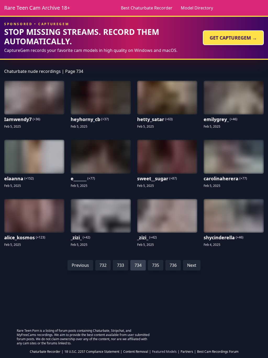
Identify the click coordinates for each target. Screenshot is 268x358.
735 (155, 265)
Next (191, 265)
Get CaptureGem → (233, 38)
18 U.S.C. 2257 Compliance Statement (91, 352)
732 (103, 265)
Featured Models (164, 352)
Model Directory (197, 8)
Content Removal (135, 352)
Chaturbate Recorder (45, 352)
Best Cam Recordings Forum (217, 352)
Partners (187, 352)
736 (173, 265)
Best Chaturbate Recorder (146, 8)
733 (120, 265)
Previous (80, 265)
